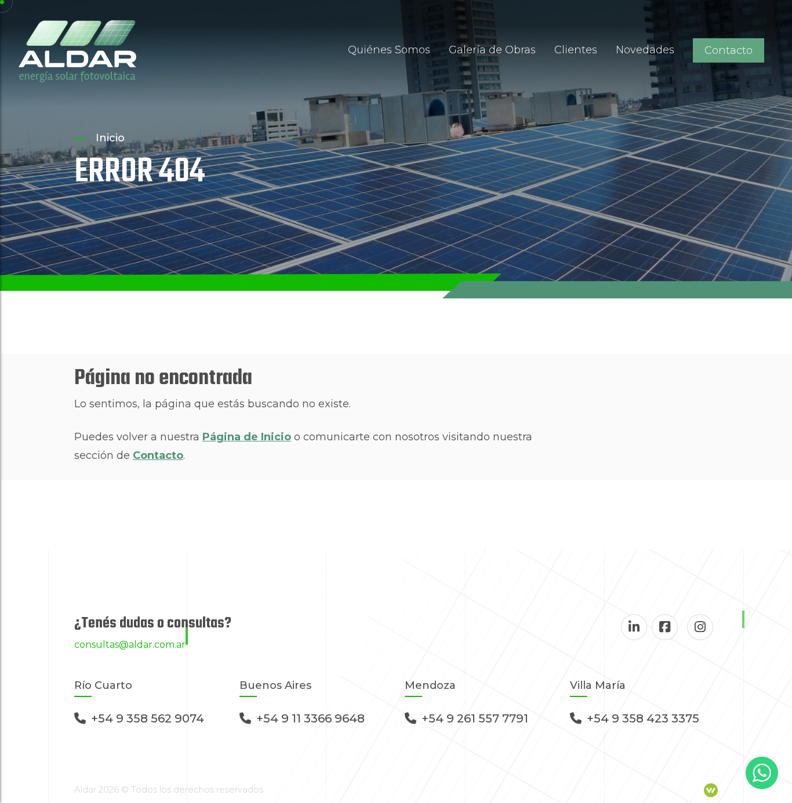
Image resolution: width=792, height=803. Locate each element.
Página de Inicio (246, 436)
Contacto (728, 50)
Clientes (575, 49)
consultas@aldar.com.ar (130, 644)
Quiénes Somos (389, 49)
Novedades (645, 49)
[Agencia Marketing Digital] (711, 789)
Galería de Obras (492, 49)
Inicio (110, 138)
